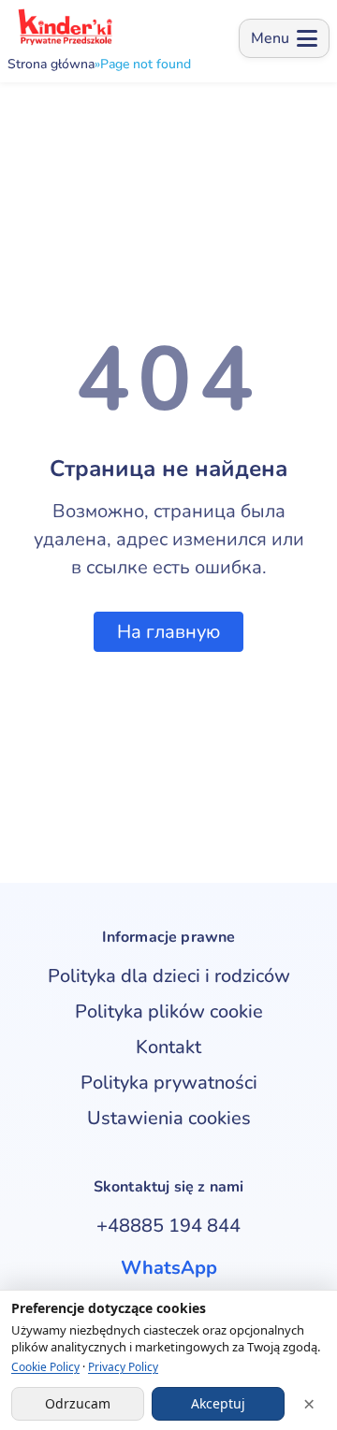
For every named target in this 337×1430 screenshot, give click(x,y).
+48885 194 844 (168, 1225)
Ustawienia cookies (169, 1118)
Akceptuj (218, 1403)
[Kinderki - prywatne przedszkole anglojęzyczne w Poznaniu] (64, 27)
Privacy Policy (123, 1367)
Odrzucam (77, 1403)
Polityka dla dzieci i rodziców (169, 976)
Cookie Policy (45, 1367)
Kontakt (168, 1047)
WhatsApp (169, 1267)
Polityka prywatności (169, 1082)
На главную (168, 631)
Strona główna (51, 64)
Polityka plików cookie (169, 1011)
